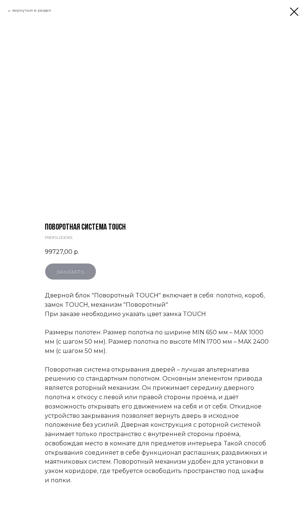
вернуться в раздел (31, 10)
